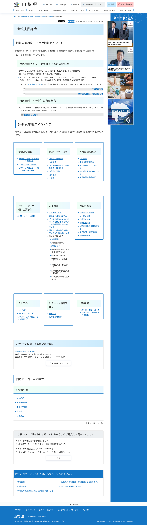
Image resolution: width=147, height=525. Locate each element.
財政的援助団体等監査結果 (89, 227)
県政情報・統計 (24, 16)
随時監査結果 (85, 222)
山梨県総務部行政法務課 (25, 351)
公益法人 (20, 416)
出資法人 (52, 313)
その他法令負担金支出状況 (89, 172)
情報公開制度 (22, 407)
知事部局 (55, 239)
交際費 (19, 411)
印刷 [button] (72, 22)
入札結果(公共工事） (26, 313)
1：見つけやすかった (26, 452)
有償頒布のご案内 (30, 114)
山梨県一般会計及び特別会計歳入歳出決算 (59, 166)
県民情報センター (35, 84)
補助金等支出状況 (87, 162)
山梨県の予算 (54, 171)
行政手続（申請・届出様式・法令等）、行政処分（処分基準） (89, 312)
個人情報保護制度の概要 (71, 486)
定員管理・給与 (55, 212)
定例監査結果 (85, 216)
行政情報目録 (97, 89)
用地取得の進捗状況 (88, 177)
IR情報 (51, 178)
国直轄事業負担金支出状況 (89, 166)
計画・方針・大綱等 (26, 216)
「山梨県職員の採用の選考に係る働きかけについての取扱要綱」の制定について (59, 223)
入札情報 (22, 310)
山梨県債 (52, 162)
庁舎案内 (18, 510)
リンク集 (85, 510)
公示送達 (20, 397)
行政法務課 (21, 486)
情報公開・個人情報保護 (38, 16)
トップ (16, 16)
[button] (48, 4)
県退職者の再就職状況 (58, 216)
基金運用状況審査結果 (89, 232)
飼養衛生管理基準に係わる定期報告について (35, 491)
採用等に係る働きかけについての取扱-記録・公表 (59, 231)
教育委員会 (55, 246)
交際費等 (83, 158)
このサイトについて (46, 510)
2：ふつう (39, 444)
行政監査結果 (85, 219)
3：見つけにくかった (62, 452)
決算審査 (52, 174)
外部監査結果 (85, 235)
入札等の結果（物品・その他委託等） (28, 318)
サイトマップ (30, 510)
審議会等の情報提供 (29, 164)
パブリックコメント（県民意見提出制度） (29, 169)
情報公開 (50, 16)
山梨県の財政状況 (56, 158)
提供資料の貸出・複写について (90, 94)
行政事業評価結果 (87, 212)
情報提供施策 (22, 402)
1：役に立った (24, 444)
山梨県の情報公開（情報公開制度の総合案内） (80, 482)
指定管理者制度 (55, 317)
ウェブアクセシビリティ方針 (68, 510)
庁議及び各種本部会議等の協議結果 (29, 159)
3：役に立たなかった (57, 444)
